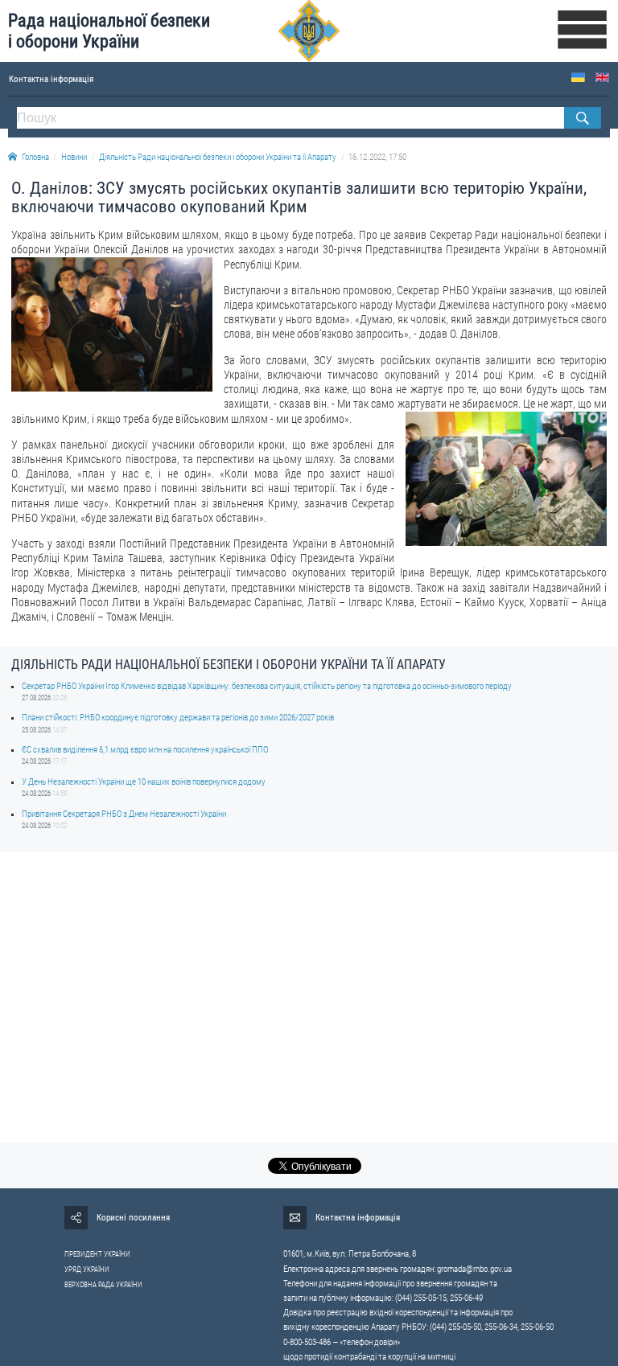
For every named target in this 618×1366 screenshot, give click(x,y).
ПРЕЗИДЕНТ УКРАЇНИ (97, 1254)
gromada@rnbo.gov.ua (474, 1269)
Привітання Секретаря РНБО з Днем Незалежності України (124, 814)
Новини (74, 157)
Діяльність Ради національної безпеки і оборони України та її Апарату (217, 157)
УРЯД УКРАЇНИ (86, 1269)
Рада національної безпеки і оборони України (109, 31)
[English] (602, 77)
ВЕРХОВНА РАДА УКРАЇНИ (103, 1285)
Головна (35, 157)
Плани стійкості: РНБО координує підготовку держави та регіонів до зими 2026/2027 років (178, 717)
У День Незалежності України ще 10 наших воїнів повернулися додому (144, 782)
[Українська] (578, 77)
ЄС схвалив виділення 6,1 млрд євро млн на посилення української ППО (145, 750)
